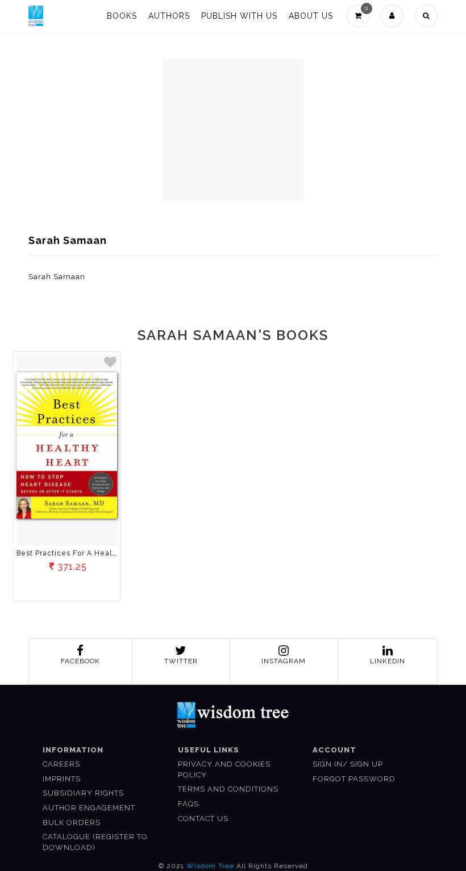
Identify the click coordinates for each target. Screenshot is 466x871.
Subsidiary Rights (83, 793)
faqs (188, 804)
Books (122, 15)
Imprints (62, 779)
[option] (66, 477)
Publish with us (239, 15)
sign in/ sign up (348, 764)
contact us (203, 818)
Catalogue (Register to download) (95, 842)
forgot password (354, 779)
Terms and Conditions (228, 789)
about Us (311, 15)
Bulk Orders (72, 822)
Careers (61, 764)
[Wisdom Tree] (36, 16)
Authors (169, 15)
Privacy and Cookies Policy (224, 769)
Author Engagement (89, 807)
